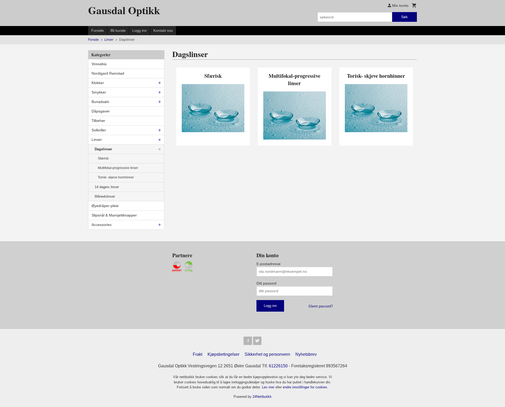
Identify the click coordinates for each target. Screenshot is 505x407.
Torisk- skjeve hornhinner (116, 177)
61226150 (278, 366)
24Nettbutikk (262, 397)
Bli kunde (118, 30)
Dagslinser (103, 149)
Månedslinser (105, 196)
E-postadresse (268, 264)
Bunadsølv (100, 102)
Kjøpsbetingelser (223, 354)
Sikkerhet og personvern (267, 354)
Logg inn (139, 30)
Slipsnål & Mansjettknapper (114, 215)
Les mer (268, 387)
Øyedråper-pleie (105, 206)
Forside (97, 30)
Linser (97, 139)
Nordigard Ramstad (108, 73)
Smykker (99, 92)
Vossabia (99, 64)
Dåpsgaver (101, 111)
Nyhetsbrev (306, 354)
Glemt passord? (321, 306)
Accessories (102, 225)
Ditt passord (266, 283)
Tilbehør (98, 121)
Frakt (197, 354)
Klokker (98, 83)
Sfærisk (103, 158)
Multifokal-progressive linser (118, 168)
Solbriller (99, 130)
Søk (404, 17)
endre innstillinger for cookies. (305, 387)
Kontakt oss (163, 30)
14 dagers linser (107, 187)
